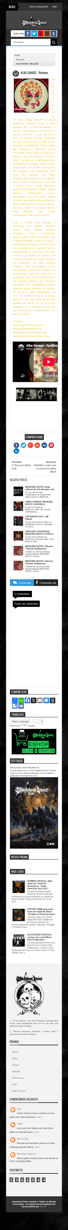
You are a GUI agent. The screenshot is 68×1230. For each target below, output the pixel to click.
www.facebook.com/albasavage (30, 332)
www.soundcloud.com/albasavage (31, 336)
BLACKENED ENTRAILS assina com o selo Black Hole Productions (39, 937)
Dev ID (43, 1206)
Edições (16, 1071)
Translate (31, 726)
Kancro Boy (23, 1138)
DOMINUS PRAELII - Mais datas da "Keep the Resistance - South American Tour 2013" (39, 885)
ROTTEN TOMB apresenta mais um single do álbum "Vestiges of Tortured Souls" (41, 911)
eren (19, 1108)
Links (15, 1084)
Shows (15, 1065)
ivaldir (20, 1123)
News (15, 1058)
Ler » (40, 1117)
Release (20, 60)
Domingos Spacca (26, 1154)
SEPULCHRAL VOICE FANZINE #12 (24, 768)
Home (15, 1052)
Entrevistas (18, 1078)
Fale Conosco (19, 1090)
